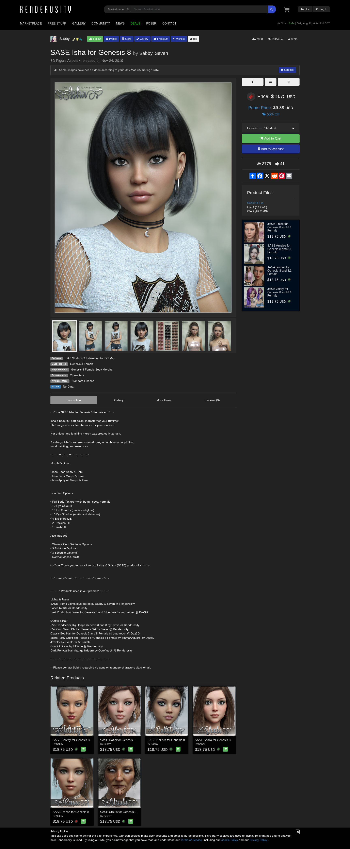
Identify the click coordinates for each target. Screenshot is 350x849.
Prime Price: (260, 107)
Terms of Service (191, 840)
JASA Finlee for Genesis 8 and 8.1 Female (279, 227)
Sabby (145, 53)
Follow (96, 38)
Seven (161, 53)
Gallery (79, 23)
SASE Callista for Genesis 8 (166, 740)
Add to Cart (272, 138)
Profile (112, 38)
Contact (169, 23)
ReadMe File (255, 202)
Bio (194, 38)
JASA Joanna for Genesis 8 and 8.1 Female (279, 270)
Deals (135, 23)
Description (73, 400)
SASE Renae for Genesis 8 (71, 812)
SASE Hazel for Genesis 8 (117, 740)
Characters (77, 375)
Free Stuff (57, 23)
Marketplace (31, 23)
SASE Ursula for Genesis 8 (118, 812)
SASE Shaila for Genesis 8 (212, 740)
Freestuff (162, 38)
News (120, 23)
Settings (288, 69)
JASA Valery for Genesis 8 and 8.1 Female (279, 292)
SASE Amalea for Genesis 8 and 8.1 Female (279, 249)
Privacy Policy (258, 840)
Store (127, 38)
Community (101, 23)
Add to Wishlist (272, 149)
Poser (151, 23)
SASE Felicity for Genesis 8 (71, 740)
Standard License (83, 380)
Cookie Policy (229, 840)
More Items (164, 400)
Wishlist (180, 38)
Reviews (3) (212, 400)
